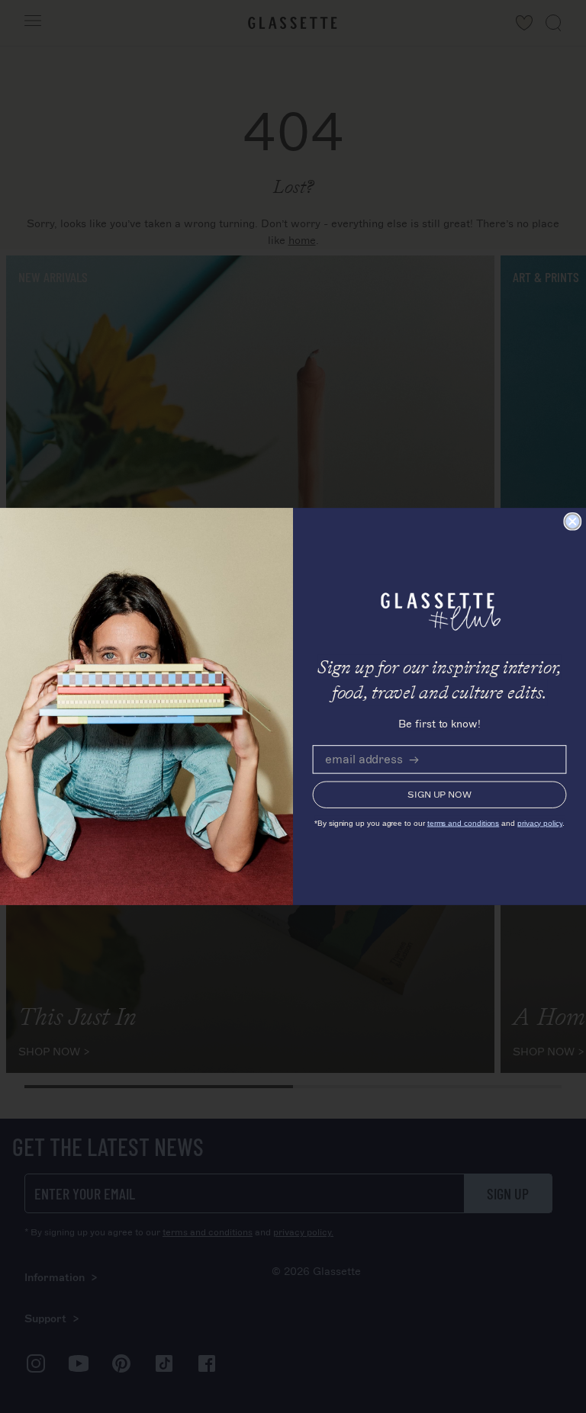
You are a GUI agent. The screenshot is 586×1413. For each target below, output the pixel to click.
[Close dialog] (572, 521)
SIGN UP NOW (439, 795)
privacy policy (539, 823)
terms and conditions (463, 823)
